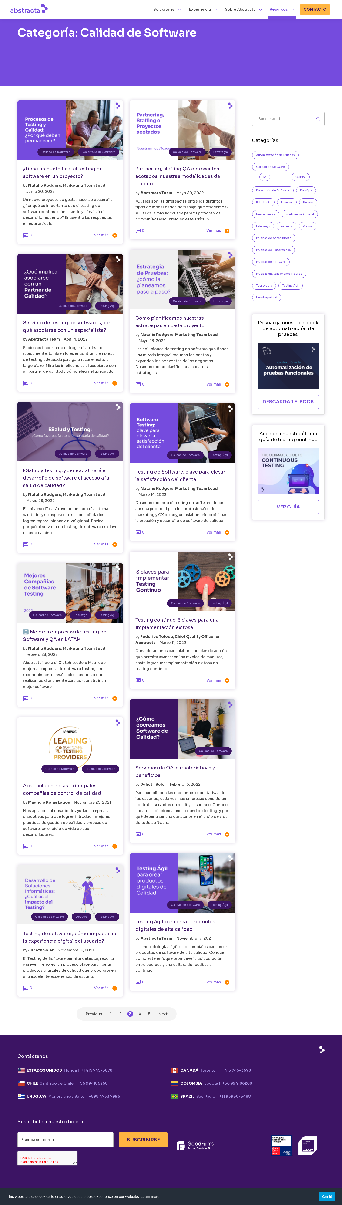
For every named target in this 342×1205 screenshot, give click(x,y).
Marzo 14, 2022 (152, 494)
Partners (286, 226)
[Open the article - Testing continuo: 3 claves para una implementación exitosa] (182, 581)
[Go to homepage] (29, 8)
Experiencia (200, 9)
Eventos (287, 202)
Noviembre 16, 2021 (75, 950)
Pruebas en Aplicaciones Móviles (279, 273)
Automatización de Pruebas (275, 155)
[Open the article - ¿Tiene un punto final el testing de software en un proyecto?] (70, 130)
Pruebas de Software (100, 769)
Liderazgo (80, 615)
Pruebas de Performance (273, 250)
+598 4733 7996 (104, 1096)
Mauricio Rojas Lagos (49, 802)
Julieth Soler (154, 784)
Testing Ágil (107, 306)
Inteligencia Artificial (300, 214)
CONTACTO (315, 9)
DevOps (81, 916)
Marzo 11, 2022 (172, 642)
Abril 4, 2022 (76, 339)
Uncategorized (266, 297)
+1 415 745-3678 (96, 1070)
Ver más (105, 235)
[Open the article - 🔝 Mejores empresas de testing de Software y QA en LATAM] (70, 593)
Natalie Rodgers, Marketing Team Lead (66, 185)
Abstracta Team (157, 192)
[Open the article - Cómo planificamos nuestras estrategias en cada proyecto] (182, 279)
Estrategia (220, 152)
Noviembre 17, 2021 (194, 938)
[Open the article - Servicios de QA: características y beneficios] (182, 729)
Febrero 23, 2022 (42, 654)
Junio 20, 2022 (40, 191)
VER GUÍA (288, 507)
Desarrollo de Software (98, 152)
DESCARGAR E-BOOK (288, 402)
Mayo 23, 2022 (152, 340)
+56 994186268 (93, 1083)
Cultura (300, 177)
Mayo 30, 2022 (190, 192)
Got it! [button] (327, 1196)
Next (163, 1014)
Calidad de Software (55, 152)
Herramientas (265, 214)
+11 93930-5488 (235, 1096)
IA (264, 177)
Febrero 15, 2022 (185, 784)
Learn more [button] (150, 1196)
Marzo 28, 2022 (40, 500)
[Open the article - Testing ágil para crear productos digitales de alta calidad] (182, 883)
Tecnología (264, 285)
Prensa (307, 226)
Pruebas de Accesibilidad (274, 238)
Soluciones (164, 9)
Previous (94, 1014)
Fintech (308, 202)
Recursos (279, 9)
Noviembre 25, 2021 (92, 802)
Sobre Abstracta (240, 9)
